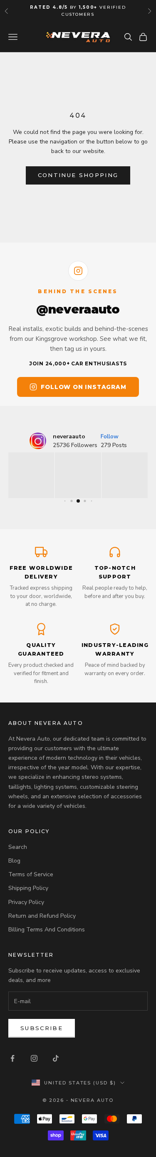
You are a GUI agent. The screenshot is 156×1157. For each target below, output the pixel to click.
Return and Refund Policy (42, 916)
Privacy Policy (26, 902)
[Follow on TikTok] (56, 1058)
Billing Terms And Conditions (46, 929)
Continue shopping (78, 175)
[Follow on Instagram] (34, 1058)
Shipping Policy (28, 888)
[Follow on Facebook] (12, 1058)
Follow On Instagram (83, 387)
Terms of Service (30, 874)
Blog (14, 861)
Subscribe (41, 1028)
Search (17, 847)
